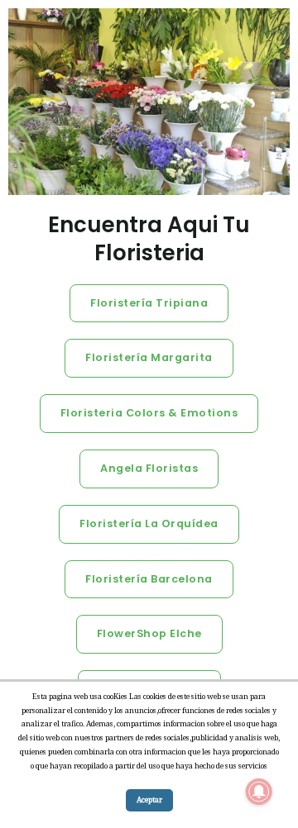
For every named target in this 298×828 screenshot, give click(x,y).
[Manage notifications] (259, 791)
